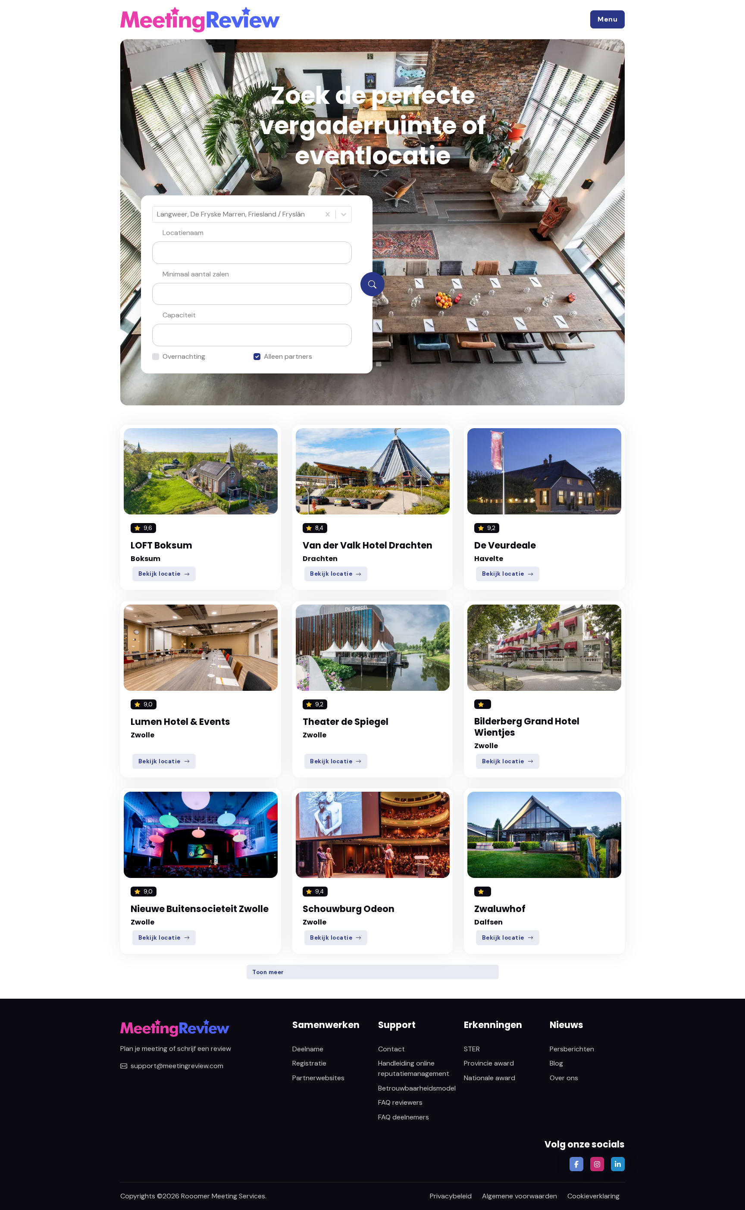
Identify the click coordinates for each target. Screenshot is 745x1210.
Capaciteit (179, 315)
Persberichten (572, 1048)
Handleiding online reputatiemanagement (413, 1068)
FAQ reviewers (400, 1102)
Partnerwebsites (318, 1077)
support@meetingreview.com (177, 1065)
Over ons (564, 1077)
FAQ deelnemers (403, 1117)
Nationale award (489, 1077)
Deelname (307, 1048)
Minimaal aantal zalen (196, 274)
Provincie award (489, 1063)
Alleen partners (288, 356)
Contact (391, 1048)
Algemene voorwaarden (519, 1196)
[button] (607, 19)
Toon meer (268, 972)
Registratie (309, 1063)
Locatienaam (183, 232)
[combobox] (158, 214)
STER (472, 1048)
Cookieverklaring (593, 1196)
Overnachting (184, 356)
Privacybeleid (451, 1196)
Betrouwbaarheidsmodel (417, 1088)
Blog (556, 1063)
